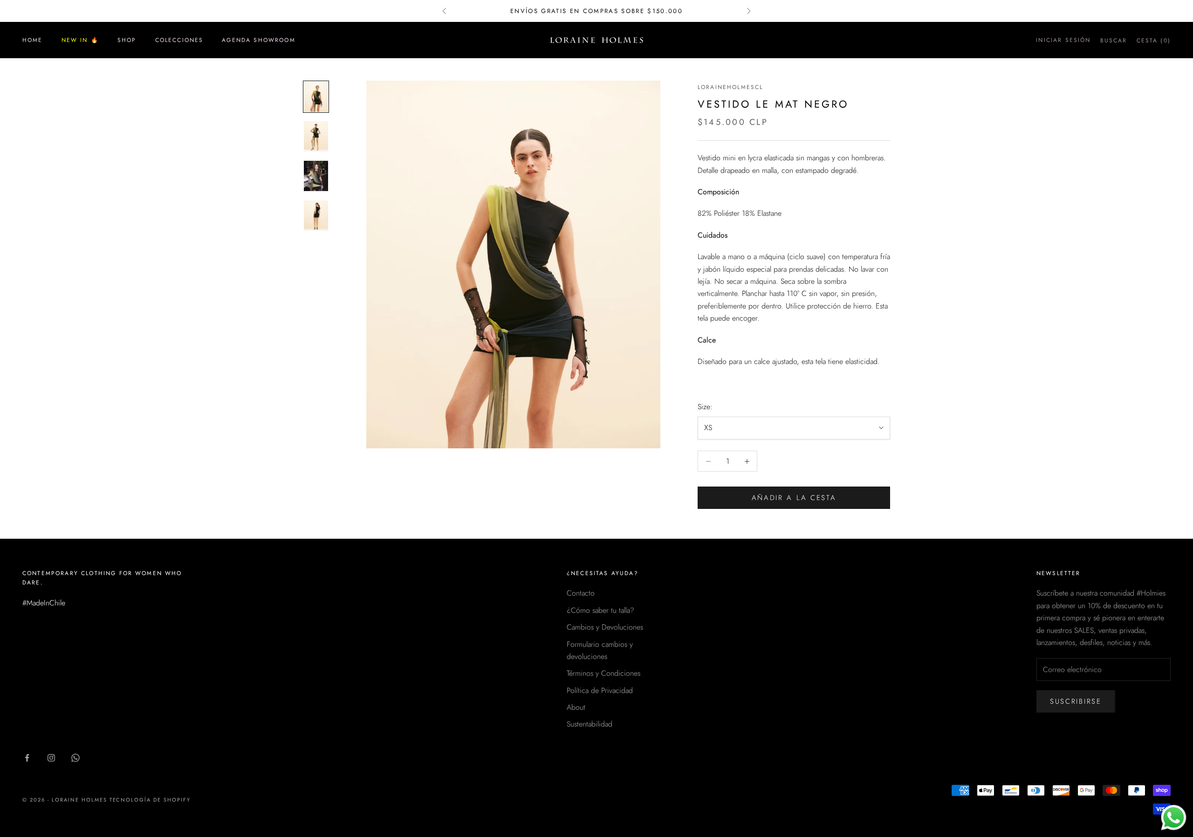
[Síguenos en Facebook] (27, 757)
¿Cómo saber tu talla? (600, 610)
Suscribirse (1076, 701)
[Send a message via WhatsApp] (1173, 817)
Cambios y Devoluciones (605, 627)
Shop (127, 40)
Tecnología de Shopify (150, 799)
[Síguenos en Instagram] (51, 757)
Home (32, 40)
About (576, 707)
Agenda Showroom (258, 40)
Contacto (581, 593)
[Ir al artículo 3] (316, 176)
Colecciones (179, 40)
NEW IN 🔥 (80, 40)
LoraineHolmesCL (730, 87)
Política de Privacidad (600, 690)
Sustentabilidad (589, 724)
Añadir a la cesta (794, 498)
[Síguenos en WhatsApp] (75, 757)
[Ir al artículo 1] (316, 97)
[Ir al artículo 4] (316, 215)
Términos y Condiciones (603, 673)
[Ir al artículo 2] (316, 136)
